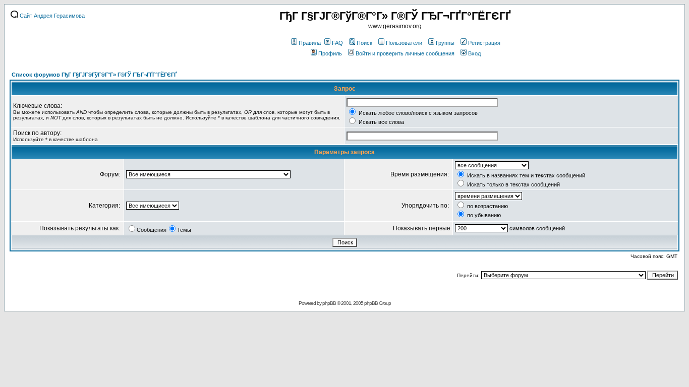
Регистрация (484, 43)
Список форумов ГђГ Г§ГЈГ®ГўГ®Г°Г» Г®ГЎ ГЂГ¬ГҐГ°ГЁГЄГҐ (94, 75)
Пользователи (404, 43)
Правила (310, 43)
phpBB (329, 303)
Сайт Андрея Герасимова (51, 16)
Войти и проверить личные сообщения (405, 53)
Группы (445, 43)
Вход (474, 53)
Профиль (330, 53)
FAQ (337, 43)
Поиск (364, 43)
